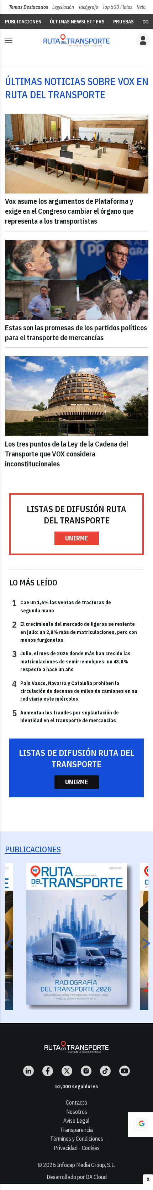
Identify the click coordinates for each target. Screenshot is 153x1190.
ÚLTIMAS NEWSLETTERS (77, 21)
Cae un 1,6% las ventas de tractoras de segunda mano (61, 606)
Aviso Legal (76, 1120)
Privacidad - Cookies (77, 1147)
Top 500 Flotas (117, 7)
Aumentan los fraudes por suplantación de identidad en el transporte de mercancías (65, 716)
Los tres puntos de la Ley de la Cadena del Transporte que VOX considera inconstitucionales (66, 453)
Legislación (63, 7)
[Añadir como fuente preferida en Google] (140, 1124)
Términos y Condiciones (76, 1138)
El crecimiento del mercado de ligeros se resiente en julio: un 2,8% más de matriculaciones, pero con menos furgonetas (74, 631)
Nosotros (76, 1111)
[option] (76, 934)
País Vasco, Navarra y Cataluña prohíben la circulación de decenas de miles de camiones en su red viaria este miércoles (74, 690)
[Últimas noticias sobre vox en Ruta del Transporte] (76, 40)
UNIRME (76, 538)
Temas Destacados (28, 7)
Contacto (76, 1102)
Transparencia (76, 1129)
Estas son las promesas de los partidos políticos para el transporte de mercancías (76, 332)
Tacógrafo (88, 7)
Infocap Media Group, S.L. (86, 1164)
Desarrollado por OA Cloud (77, 1176)
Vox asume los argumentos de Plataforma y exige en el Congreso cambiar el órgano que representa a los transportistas (69, 211)
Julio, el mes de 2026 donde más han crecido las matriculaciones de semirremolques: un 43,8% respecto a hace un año (71, 661)
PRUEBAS (123, 21)
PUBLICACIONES (23, 21)
